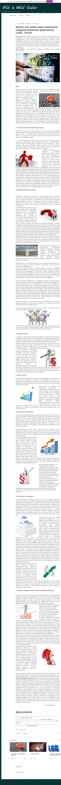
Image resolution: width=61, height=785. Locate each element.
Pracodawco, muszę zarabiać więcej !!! (18, 754)
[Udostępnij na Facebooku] (16, 729)
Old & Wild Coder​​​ (20, 8)
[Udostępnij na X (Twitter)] (19, 729)
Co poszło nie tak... (35, 753)
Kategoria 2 (27, 15)
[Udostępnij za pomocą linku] (25, 729)
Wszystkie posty (13, 15)
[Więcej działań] (59, 23)
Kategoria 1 (21, 15)
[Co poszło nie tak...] (37, 747)
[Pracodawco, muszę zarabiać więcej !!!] (18, 747)
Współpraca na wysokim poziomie (12, 11)
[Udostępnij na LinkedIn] (22, 729)
